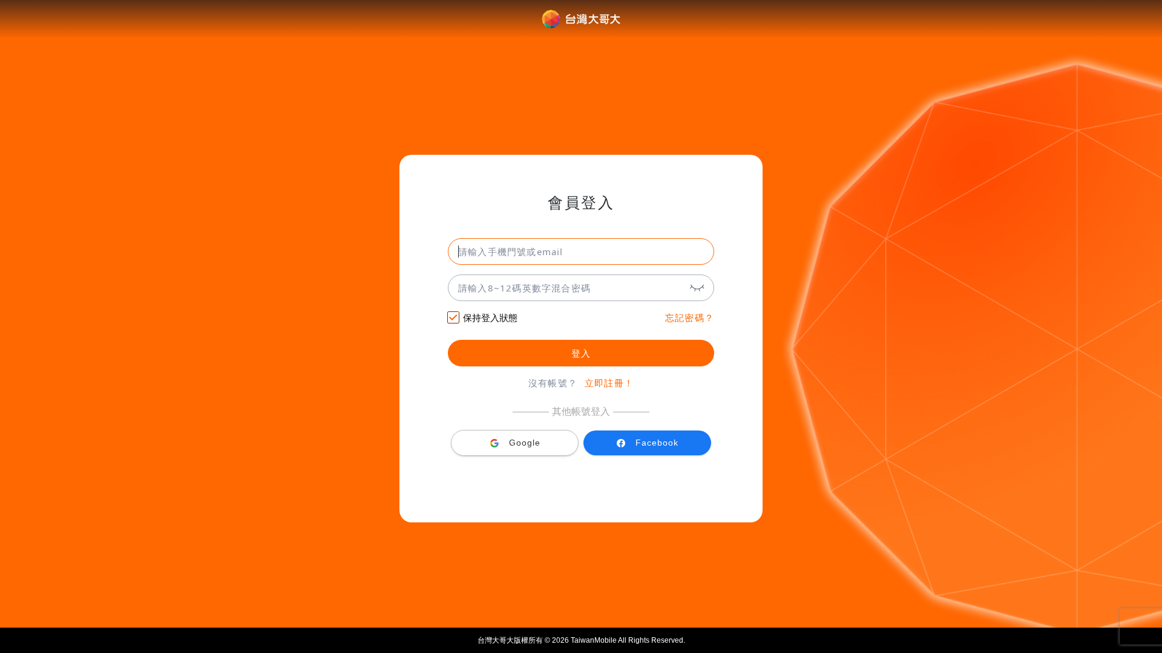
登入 (581, 353)
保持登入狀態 (490, 318)
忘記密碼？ (689, 318)
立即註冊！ (609, 383)
